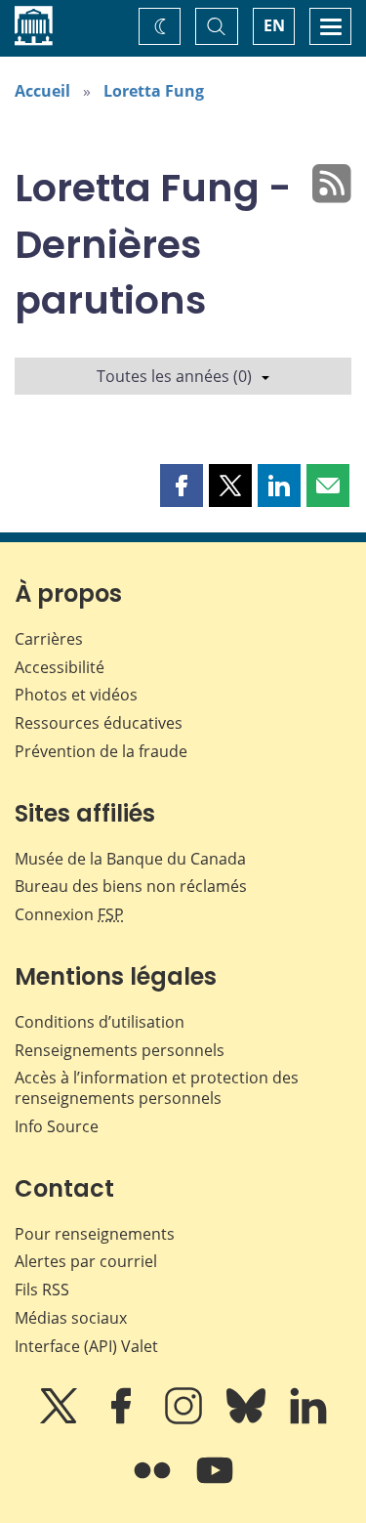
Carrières (49, 639)
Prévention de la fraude (101, 751)
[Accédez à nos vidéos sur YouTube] (214, 1484)
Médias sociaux (71, 1318)
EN (274, 25)
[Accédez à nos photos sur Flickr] (154, 1484)
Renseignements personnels (119, 1050)
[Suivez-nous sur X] (60, 1419)
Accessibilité (59, 667)
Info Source (57, 1126)
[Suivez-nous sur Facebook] (123, 1419)
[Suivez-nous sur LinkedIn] (308, 1419)
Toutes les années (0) (174, 376)
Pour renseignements (95, 1234)
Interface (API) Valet (86, 1346)
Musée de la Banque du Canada (130, 858)
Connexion (69, 914)
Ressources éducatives (99, 723)
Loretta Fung (153, 91)
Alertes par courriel (86, 1261)
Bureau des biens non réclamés (131, 886)
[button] (181, 485)
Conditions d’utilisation (99, 1022)
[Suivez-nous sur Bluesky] (248, 1419)
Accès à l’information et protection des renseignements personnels (157, 1088)
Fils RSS (42, 1289)
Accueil (42, 91)
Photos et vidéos (76, 694)
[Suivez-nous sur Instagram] (185, 1419)
